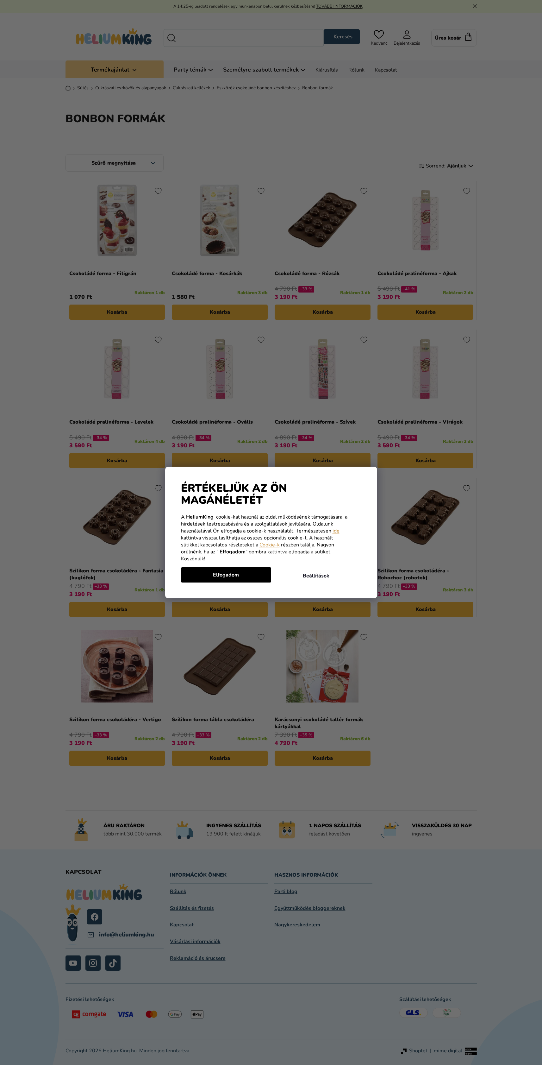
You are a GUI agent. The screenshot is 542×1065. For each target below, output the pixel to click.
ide (336, 530)
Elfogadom (226, 574)
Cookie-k (269, 544)
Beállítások (316, 575)
